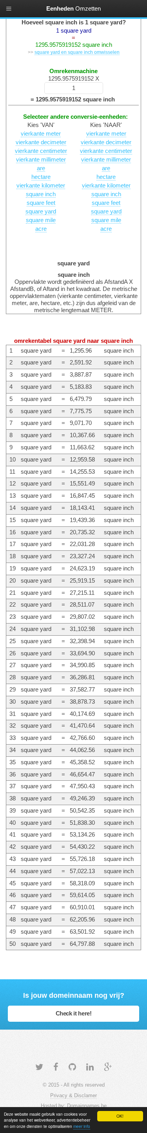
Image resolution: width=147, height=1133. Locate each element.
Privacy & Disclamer (73, 1095)
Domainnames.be (87, 1106)
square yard (40, 211)
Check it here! (74, 1013)
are (41, 168)
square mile (41, 220)
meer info (81, 1126)
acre (41, 229)
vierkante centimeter (41, 151)
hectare (41, 177)
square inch (41, 194)
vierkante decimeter (41, 142)
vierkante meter (41, 134)
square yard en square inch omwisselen (77, 52)
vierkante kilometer (40, 185)
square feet (41, 203)
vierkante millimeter (41, 159)
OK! (119, 1116)
